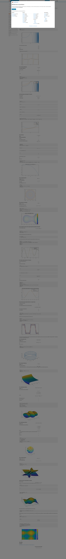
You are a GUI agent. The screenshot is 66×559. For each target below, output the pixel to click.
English (35, 21)
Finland (23, 18)
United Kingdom (35, 23)
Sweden (34, 18)
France (23, 19)
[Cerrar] (53, 2)
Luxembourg (24, 22)
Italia (23, 21)
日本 (44, 20)
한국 (44, 21)
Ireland (23, 20)
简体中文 (46, 18)
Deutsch (35, 20)
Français (35, 22)
